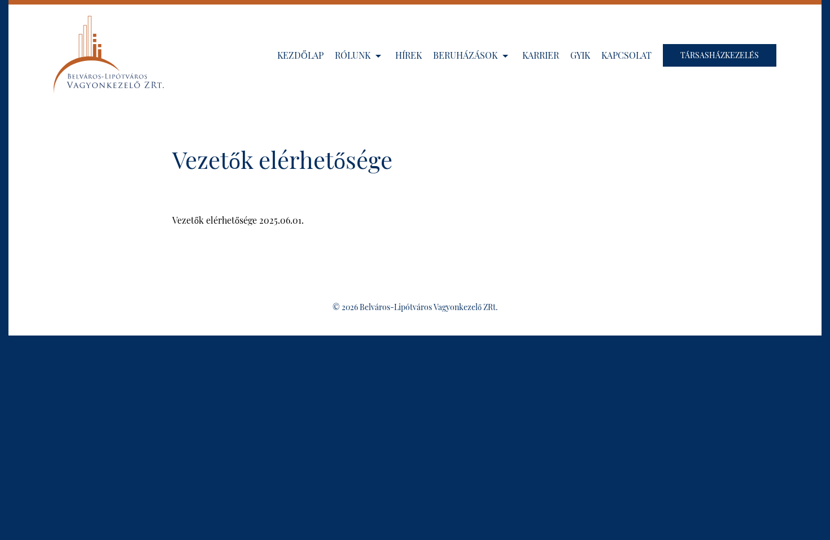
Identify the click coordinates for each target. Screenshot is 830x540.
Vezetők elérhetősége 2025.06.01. (238, 220)
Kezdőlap (300, 55)
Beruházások (466, 55)
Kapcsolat (626, 55)
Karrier (540, 55)
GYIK (580, 55)
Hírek (408, 55)
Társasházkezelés (719, 55)
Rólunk (354, 55)
